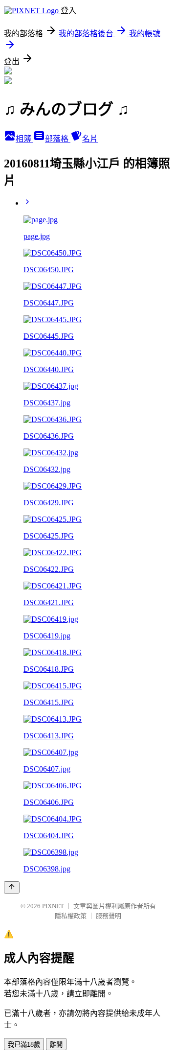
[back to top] (12, 887)
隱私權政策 (71, 915)
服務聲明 (108, 915)
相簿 (24, 139)
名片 (90, 139)
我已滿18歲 (24, 1044)
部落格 (57, 139)
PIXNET (53, 906)
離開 (56, 1044)
